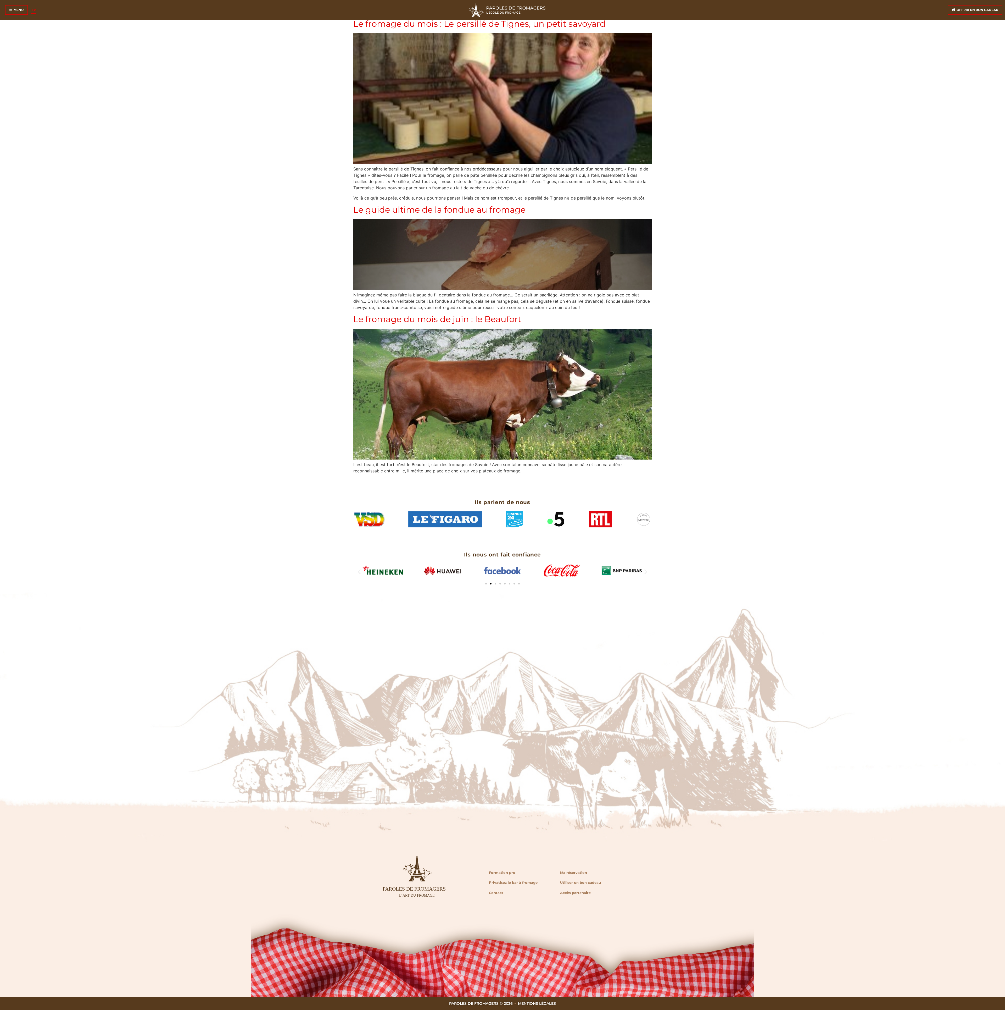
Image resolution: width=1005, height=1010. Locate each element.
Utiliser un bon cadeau (580, 882)
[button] (359, 571)
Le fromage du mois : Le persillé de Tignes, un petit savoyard (479, 24)
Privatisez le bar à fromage (513, 882)
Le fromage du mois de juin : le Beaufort (437, 319)
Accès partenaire (575, 893)
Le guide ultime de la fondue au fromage (439, 210)
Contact (496, 893)
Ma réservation (573, 872)
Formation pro (502, 872)
